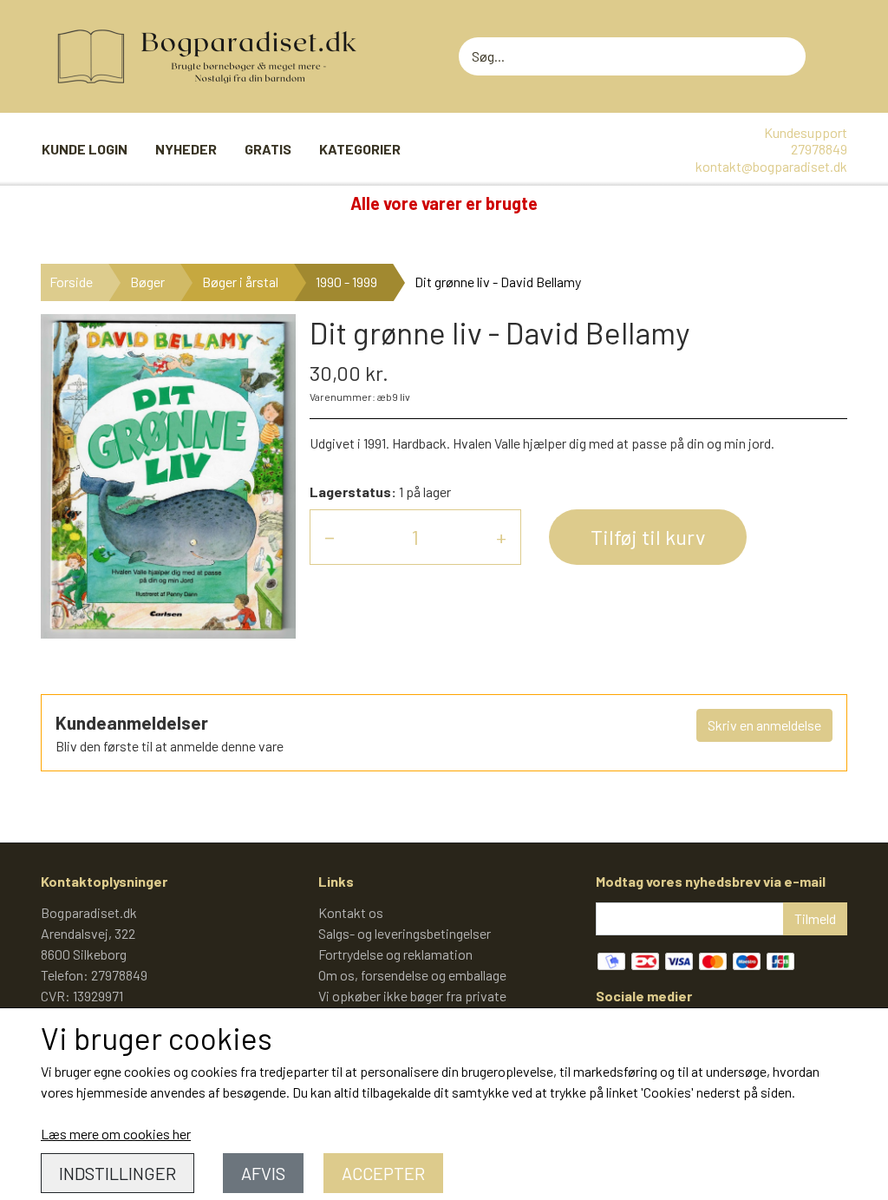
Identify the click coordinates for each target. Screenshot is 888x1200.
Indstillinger (117, 1173)
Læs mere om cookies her (116, 1133)
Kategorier (360, 149)
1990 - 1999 (346, 281)
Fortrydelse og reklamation (395, 954)
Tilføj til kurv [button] (648, 536)
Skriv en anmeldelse (764, 725)
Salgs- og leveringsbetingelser (404, 933)
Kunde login (84, 149)
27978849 (819, 149)
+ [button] (501, 536)
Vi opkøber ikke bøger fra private (412, 995)
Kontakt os (350, 912)
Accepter (383, 1173)
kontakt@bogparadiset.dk (771, 166)
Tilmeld (815, 918)
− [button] (329, 536)
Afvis (263, 1173)
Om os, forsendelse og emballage (412, 975)
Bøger (147, 281)
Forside (71, 281)
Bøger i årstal (240, 281)
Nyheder (186, 149)
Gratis (268, 149)
